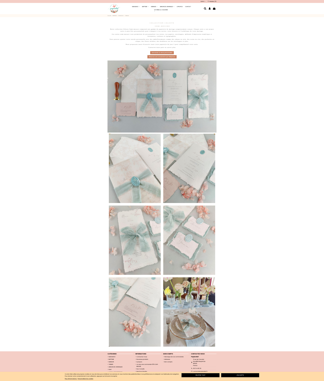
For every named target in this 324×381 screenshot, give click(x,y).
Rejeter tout (200, 375)
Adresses (167, 359)
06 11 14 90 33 (197, 368)
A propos (139, 362)
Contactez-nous (141, 357)
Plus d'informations (71, 379)
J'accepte (240, 375)
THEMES (111, 364)
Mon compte (168, 362)
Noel (110, 369)
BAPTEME (111, 359)
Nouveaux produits (142, 359)
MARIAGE (111, 362)
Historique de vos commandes (174, 357)
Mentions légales (141, 371)
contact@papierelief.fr (200, 371)
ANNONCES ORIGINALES (116, 367)
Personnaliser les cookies (85, 379)
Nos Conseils (140, 369)
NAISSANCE (112, 357)
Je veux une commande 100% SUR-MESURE (147, 365)
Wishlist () (212, 1)
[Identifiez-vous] (209, 8)
